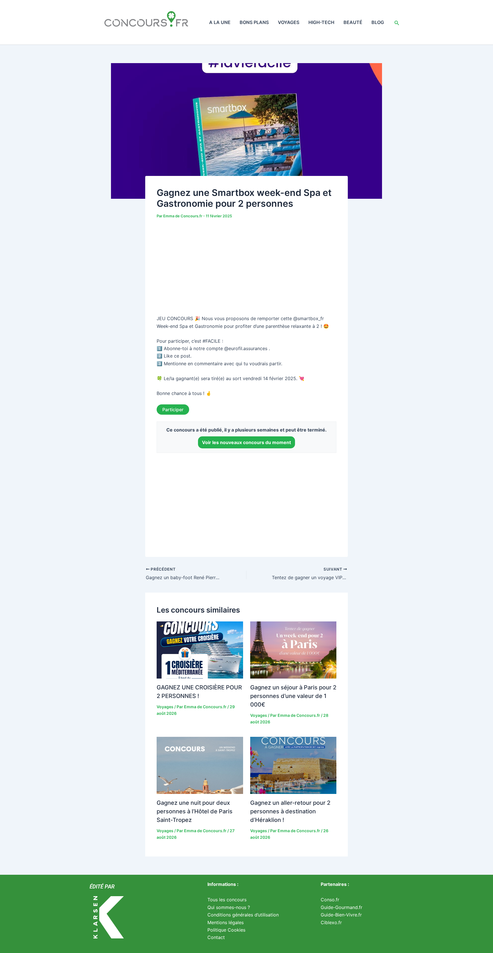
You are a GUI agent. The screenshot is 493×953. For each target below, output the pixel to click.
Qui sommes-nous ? (228, 907)
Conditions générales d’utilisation (243, 915)
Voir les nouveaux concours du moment (246, 442)
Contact (216, 937)
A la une (220, 22)
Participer (172, 409)
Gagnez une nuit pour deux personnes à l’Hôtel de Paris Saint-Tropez (195, 811)
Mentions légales (225, 922)
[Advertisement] (246, 268)
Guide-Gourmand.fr (341, 907)
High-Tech (321, 22)
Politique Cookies (226, 930)
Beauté (353, 22)
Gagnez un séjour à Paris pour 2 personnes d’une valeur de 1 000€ (293, 696)
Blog (377, 22)
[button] (396, 22)
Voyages (288, 22)
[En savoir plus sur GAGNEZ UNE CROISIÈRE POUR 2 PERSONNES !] (200, 650)
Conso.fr (330, 899)
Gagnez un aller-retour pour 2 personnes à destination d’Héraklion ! (290, 811)
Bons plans (254, 22)
